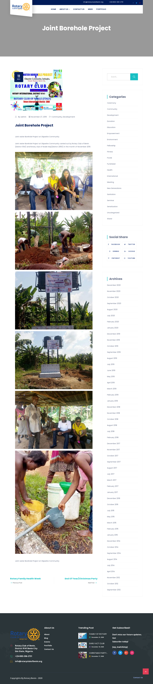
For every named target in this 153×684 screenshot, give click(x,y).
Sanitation (111, 194)
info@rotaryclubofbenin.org (93, 2)
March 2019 (111, 389)
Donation (111, 121)
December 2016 (113, 498)
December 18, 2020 (98, 647)
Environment (112, 139)
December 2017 (113, 443)
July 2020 (111, 315)
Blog (46, 638)
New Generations (114, 188)
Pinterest (116, 258)
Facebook (115, 244)
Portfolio (101, 9)
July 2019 (110, 364)
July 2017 (110, 474)
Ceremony (111, 103)
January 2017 (112, 492)
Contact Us (78, 9)
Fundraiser (111, 164)
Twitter (131, 244)
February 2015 (112, 529)
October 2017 (112, 456)
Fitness (110, 152)
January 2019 (112, 401)
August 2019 (112, 358)
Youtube (131, 258)
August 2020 (112, 309)
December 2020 (114, 285)
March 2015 (111, 523)
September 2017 (114, 462)
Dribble (116, 251)
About (46, 634)
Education (111, 127)
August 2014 (112, 559)
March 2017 (111, 480)
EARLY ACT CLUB (96, 643)
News (90, 9)
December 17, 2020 (98, 656)
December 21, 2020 (98, 637)
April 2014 (111, 571)
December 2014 (113, 541)
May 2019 (111, 376)
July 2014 (111, 565)
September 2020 (114, 303)
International (112, 176)
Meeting (110, 182)
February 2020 (113, 321)
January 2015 (112, 535)
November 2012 (113, 577)
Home (53, 9)
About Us (64, 9)
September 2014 (114, 553)
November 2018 (113, 413)
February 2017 (112, 486)
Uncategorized (113, 212)
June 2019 (111, 370)
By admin (22, 117)
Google (131, 251)
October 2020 (113, 297)
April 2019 (111, 382)
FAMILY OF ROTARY (98, 634)
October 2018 (112, 419)
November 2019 (113, 340)
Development (69, 117)
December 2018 (113, 407)
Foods (109, 158)
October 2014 (112, 547)
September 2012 (113, 590)
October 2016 (112, 504)
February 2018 (112, 437)
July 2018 (110, 431)
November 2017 (113, 449)
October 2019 (112, 346)
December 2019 (113, 334)
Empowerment (113, 133)
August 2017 (112, 468)
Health (109, 170)
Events (47, 642)
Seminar (110, 200)
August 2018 (112, 425)
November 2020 (113, 291)
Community (57, 117)
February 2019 (112, 395)
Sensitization (112, 206)
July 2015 (110, 510)
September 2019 (114, 352)
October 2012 (112, 583)
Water (109, 219)
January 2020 (112, 328)
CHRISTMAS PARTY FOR (98, 653)
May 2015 (111, 516)
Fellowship (111, 145)
